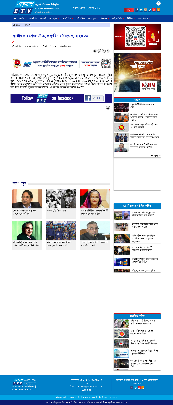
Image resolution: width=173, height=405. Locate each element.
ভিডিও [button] (130, 18)
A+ (108, 51)
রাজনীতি (33, 18)
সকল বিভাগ (143, 18)
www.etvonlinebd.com (23, 386)
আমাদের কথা (61, 397)
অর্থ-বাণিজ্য (80, 18)
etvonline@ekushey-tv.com (89, 386)
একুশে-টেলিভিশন (72, 402)
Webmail (86, 389)
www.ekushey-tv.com (23, 389)
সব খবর (155, 155)
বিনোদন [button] (104, 18)
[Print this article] (95, 51)
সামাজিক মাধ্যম (89, 397)
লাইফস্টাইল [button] (117, 18)
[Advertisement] (61, 149)
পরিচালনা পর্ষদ (74, 397)
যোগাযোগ (113, 397)
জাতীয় (28, 25)
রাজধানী (43, 18)
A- (99, 51)
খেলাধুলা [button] (92, 18)
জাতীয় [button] (22, 18)
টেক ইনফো (102, 397)
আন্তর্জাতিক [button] (67, 18)
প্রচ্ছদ (18, 25)
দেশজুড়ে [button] (53, 18)
